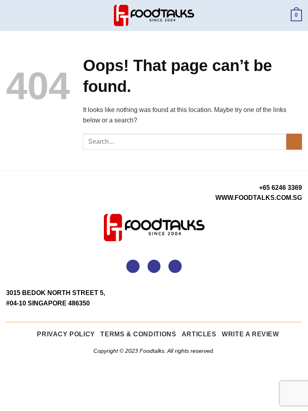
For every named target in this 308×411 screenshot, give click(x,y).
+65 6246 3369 (280, 187)
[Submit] (294, 141)
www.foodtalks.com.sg (258, 197)
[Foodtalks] (154, 15)
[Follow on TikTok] (175, 266)
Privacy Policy (66, 334)
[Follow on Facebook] (133, 266)
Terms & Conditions (138, 334)
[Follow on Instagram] (154, 266)
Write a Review (250, 334)
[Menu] (11, 15)
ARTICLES (199, 334)
